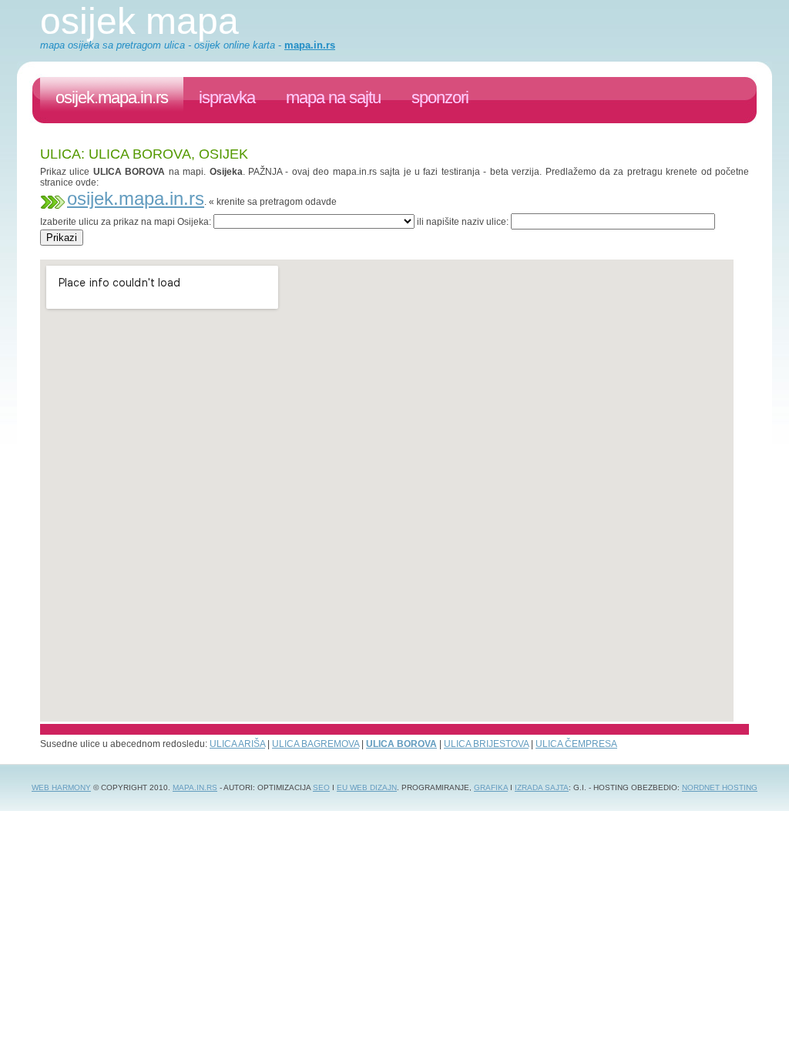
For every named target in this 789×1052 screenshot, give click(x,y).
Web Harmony (61, 787)
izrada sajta (542, 787)
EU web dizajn (367, 787)
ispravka (227, 97)
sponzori (439, 97)
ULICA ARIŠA (237, 744)
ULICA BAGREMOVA (315, 744)
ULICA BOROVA (401, 744)
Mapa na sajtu (333, 97)
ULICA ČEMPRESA (576, 744)
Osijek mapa (139, 21)
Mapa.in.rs (195, 787)
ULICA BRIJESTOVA (486, 744)
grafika (491, 787)
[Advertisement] (320, 251)
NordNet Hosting (719, 787)
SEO (321, 787)
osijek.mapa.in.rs (111, 97)
